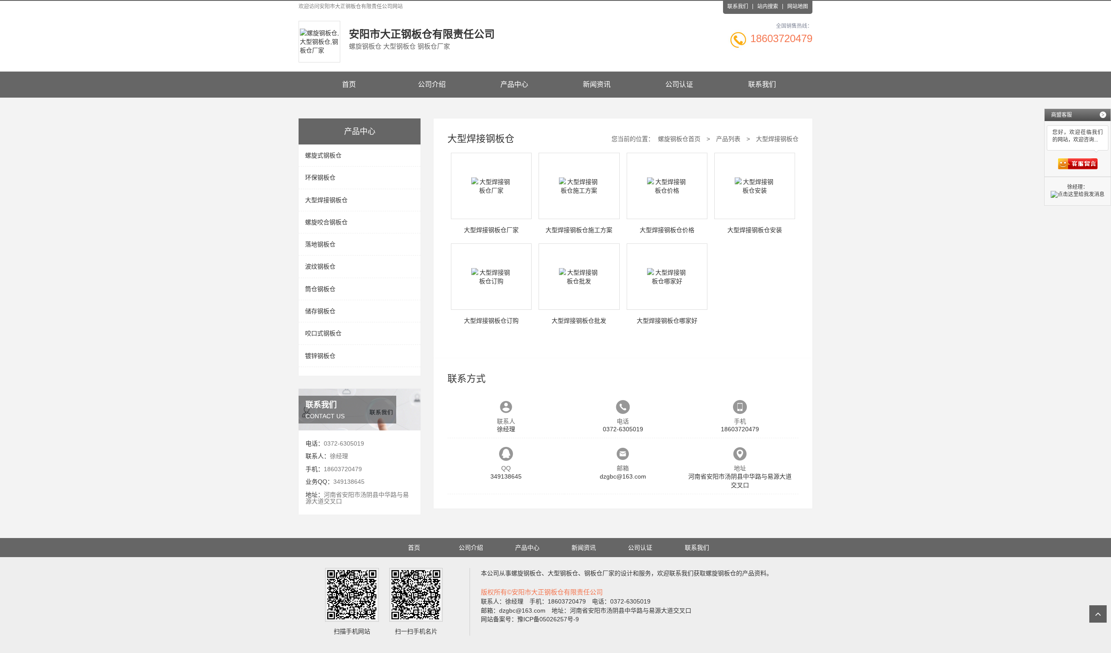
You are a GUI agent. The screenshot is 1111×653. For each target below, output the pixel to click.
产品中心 (514, 84)
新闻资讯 (597, 84)
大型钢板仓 (563, 573)
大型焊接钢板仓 (326, 200)
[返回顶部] (1098, 614)
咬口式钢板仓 (323, 333)
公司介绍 (432, 84)
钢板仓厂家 (599, 573)
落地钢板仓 (320, 244)
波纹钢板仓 (320, 266)
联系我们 (737, 6)
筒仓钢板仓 (320, 288)
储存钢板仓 (320, 311)
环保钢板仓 (320, 177)
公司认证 (679, 84)
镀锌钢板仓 (320, 355)
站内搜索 (767, 6)
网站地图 (797, 6)
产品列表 (728, 138)
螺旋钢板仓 (526, 573)
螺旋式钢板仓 (323, 155)
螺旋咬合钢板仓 (326, 222)
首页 (349, 84)
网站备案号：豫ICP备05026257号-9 (530, 619)
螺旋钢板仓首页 (679, 138)
